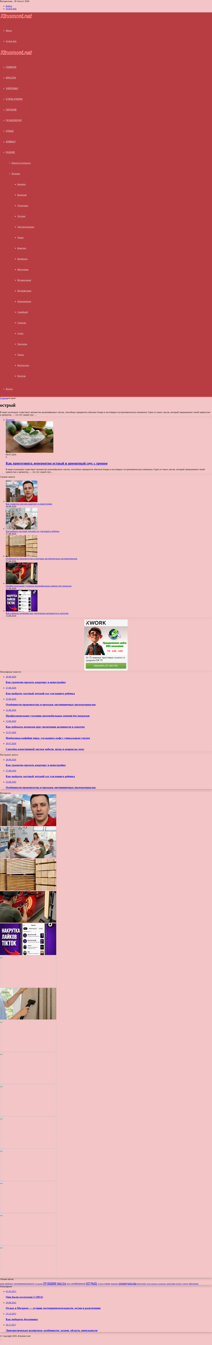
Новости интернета (21, 163)
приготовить (141, 1284)
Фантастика (23, 365)
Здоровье (12, 88)
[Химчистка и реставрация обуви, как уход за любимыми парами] (28, 1083)
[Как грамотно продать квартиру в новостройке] (21, 501)
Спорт (20, 333)
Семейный (22, 312)
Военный (22, 195)
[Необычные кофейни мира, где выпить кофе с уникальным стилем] (28, 986)
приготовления (152, 1284)
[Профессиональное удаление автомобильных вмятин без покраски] (21, 583)
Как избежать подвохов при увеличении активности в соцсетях (37, 613)
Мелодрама (22, 269)
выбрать (9, 1283)
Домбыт (11, 141)
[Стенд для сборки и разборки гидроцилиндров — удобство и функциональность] (28, 1244)
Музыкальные (24, 280)
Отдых (10, 131)
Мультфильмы (24, 291)
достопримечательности (24, 1284)
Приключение (24, 301)
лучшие (50, 1283)
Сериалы (21, 322)
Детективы (22, 205)
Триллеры (22, 344)
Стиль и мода (14, 99)
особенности (78, 1283)
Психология (13, 120)
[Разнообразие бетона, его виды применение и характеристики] (28, 1115)
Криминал (22, 259)
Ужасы (20, 354)
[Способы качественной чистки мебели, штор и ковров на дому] (28, 1018)
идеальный (38, 1284)
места (61, 1283)
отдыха (101, 1284)
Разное (10, 152)
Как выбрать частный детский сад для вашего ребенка (32, 531)
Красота (11, 78)
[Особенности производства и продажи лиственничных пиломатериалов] (21, 556)
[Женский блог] (16, 17)
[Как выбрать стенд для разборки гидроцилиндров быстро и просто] (28, 1212)
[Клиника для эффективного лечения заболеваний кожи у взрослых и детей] (28, 1276)
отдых (91, 1283)
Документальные (25, 227)
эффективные (193, 1284)
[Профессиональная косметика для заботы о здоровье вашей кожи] (28, 1147)
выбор (2, 1284)
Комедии (21, 248)
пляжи (107, 1283)
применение (162, 1284)
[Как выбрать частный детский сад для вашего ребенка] (21, 528)
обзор (68, 1284)
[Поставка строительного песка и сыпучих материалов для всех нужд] (28, 1051)
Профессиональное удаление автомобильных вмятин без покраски (39, 586)
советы (185, 1284)
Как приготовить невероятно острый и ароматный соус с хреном (56, 463)
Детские (21, 216)
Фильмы (16, 173)
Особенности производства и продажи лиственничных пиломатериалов (41, 558)
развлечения (171, 1284)
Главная (4, 398)
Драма (20, 237)
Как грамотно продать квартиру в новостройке (29, 504)
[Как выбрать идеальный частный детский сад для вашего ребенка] (28, 1180)
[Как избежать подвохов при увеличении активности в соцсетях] (21, 610)
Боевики (21, 184)
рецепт (179, 1284)
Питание (11, 110)
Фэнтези (21, 376)
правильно (114, 1284)
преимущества (128, 1283)
